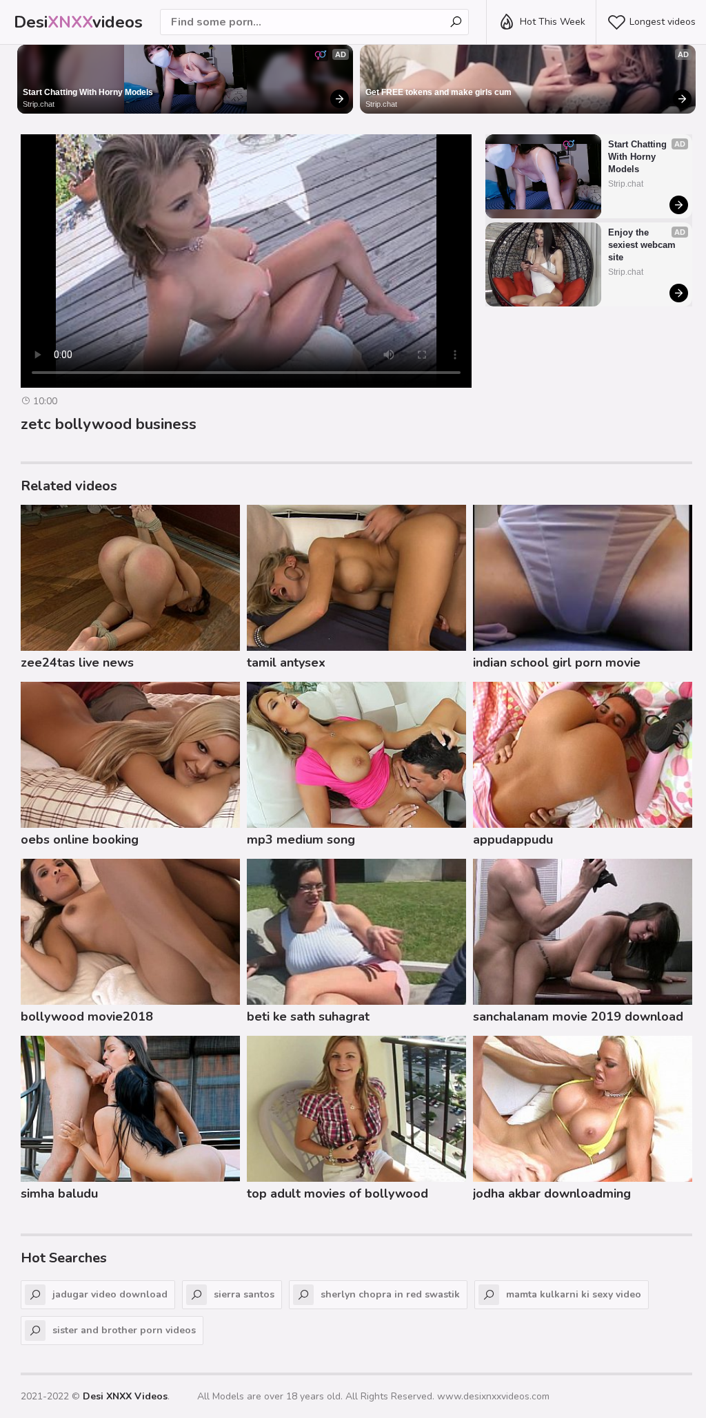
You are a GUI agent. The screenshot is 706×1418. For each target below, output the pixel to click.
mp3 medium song (301, 839)
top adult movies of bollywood (337, 1193)
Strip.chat (38, 104)
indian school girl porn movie (557, 662)
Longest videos (662, 21)
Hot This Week (552, 21)
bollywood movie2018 (87, 1016)
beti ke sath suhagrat (308, 1016)
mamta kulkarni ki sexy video (573, 1294)
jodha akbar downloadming (552, 1193)
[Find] (456, 22)
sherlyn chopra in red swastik (390, 1294)
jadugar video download (110, 1294)
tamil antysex (286, 662)
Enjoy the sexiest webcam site (643, 244)
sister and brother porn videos (124, 1330)
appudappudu (513, 839)
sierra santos (244, 1294)
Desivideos (78, 22)
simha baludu (59, 1193)
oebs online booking (80, 839)
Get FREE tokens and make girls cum (438, 92)
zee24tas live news (77, 662)
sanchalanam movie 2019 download (578, 1016)
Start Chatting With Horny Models (88, 92)
